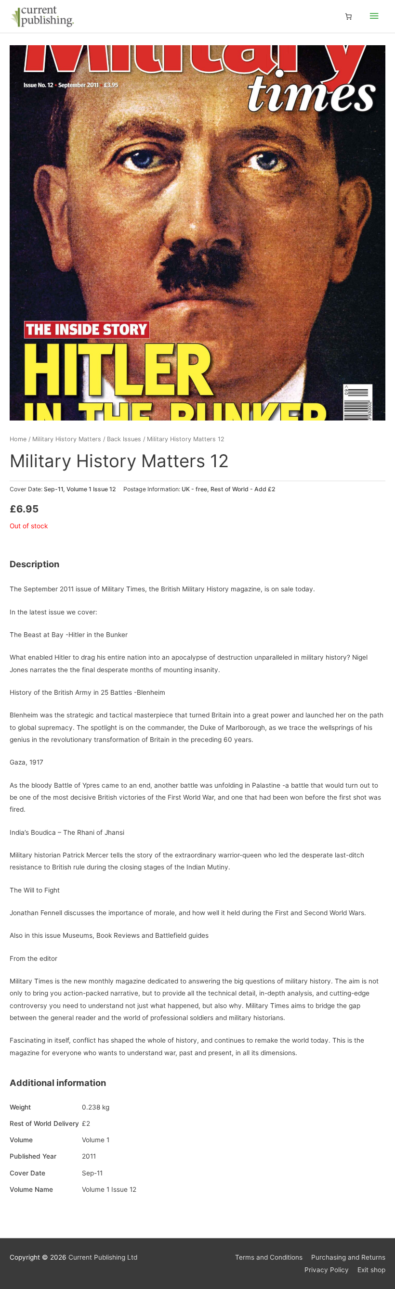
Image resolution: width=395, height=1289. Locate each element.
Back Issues (124, 439)
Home (18, 439)
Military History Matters (66, 439)
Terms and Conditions (269, 1257)
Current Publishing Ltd (102, 1257)
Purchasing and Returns (348, 1257)
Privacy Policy (326, 1270)
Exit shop (371, 1270)
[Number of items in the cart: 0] (348, 16)
